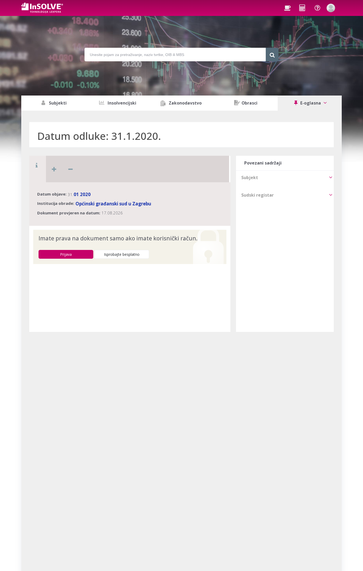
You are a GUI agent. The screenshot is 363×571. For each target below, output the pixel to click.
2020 (85, 194)
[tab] (285, 177)
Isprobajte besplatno (122, 254)
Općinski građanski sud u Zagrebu (113, 204)
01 (76, 194)
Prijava (66, 254)
